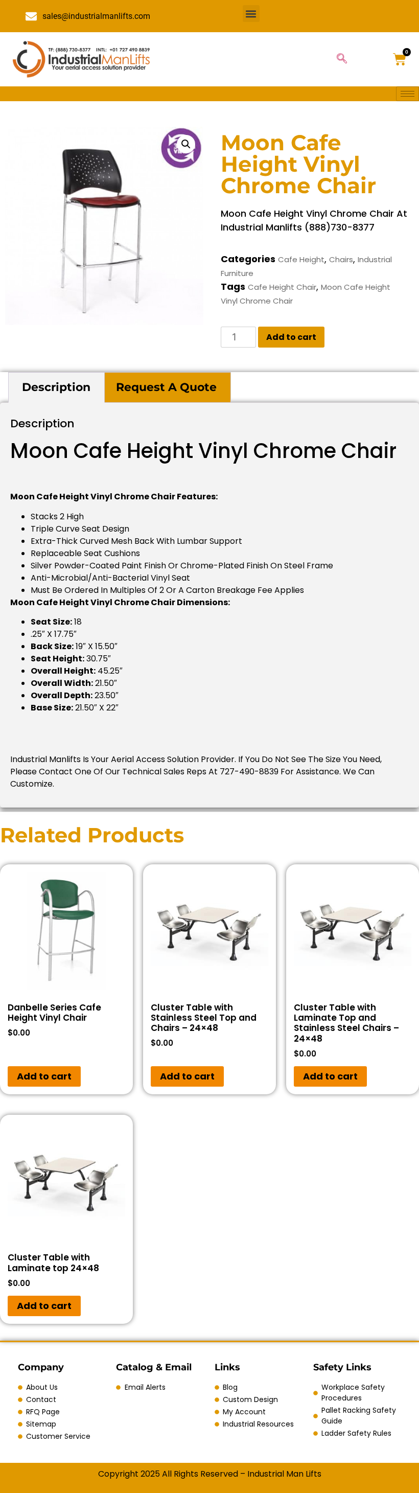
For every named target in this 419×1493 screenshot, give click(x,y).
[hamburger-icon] (407, 93)
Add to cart (291, 337)
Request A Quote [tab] (166, 387)
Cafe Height (301, 259)
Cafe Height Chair (282, 287)
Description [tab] (56, 387)
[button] (251, 13)
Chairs (341, 259)
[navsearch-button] (342, 59)
